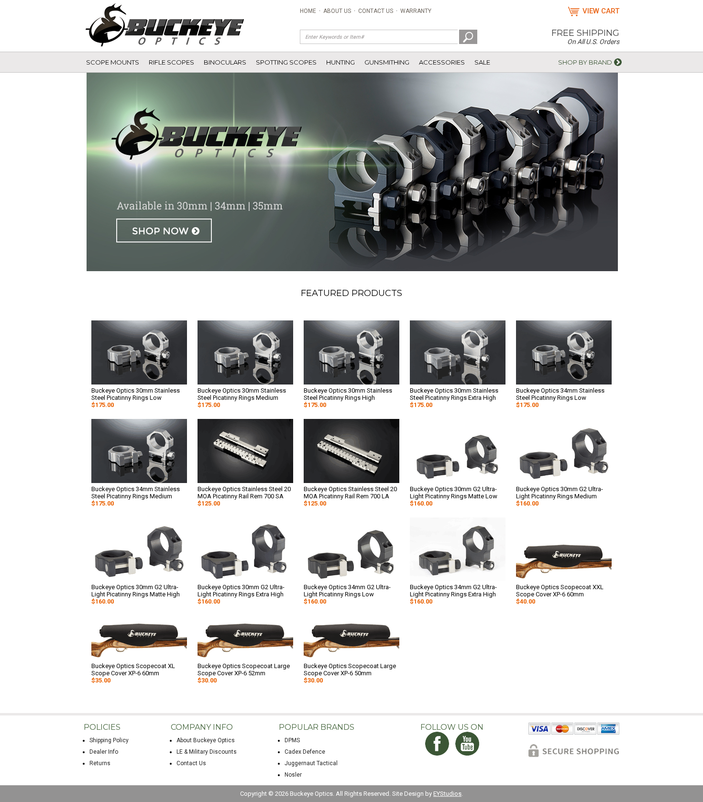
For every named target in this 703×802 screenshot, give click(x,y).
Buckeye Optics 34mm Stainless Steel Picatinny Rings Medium (135, 492)
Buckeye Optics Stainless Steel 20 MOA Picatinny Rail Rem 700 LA (350, 492)
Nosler (293, 774)
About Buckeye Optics (205, 740)
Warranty (415, 11)
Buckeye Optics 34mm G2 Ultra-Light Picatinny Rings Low (347, 590)
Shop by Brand (585, 62)
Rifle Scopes (171, 62)
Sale (482, 62)
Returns (99, 763)
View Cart (600, 11)
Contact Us (375, 11)
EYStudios (447, 793)
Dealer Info (103, 751)
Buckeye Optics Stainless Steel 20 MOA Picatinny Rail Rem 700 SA (244, 492)
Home (308, 11)
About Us (337, 11)
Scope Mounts (112, 62)
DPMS (292, 740)
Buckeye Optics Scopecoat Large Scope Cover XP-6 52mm (244, 669)
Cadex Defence (305, 751)
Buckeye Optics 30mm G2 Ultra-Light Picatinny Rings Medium (559, 492)
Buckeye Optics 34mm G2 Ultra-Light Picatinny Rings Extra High (453, 590)
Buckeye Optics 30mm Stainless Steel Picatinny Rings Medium (242, 394)
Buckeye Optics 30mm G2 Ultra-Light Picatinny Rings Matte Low (453, 492)
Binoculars (225, 62)
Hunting (340, 62)
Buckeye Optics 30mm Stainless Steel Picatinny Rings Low (135, 394)
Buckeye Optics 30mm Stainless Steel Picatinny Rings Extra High (454, 394)
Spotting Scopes (286, 62)
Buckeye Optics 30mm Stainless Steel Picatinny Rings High (348, 394)
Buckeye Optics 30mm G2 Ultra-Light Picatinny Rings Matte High (135, 590)
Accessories (442, 62)
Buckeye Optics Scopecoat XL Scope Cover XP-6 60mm (133, 669)
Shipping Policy (109, 740)
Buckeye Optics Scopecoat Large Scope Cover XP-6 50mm (350, 669)
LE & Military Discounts (206, 751)
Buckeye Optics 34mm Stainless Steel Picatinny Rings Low (560, 394)
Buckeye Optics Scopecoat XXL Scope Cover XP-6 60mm (560, 590)
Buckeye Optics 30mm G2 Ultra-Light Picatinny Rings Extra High (241, 590)
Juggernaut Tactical (311, 763)
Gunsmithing (386, 62)
